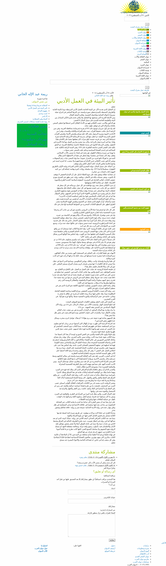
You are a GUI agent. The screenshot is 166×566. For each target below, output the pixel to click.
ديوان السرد (142, 32)
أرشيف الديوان (109, 548)
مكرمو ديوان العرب (142, 559)
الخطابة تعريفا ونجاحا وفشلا (37, 105)
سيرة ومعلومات (143, 548)
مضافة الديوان (141, 40)
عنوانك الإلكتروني (109, 497)
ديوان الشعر (142, 35)
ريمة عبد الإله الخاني (102, 96)
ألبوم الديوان (144, 551)
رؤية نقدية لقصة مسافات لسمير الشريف (32, 122)
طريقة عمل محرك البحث (139, 27)
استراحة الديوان (141, 43)
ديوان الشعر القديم (142, 556)
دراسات (146, 546)
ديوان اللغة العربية (140, 49)
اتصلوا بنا (44, 546)
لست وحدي (43, 113)
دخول (113, 546)
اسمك (113, 488)
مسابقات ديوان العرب (141, 562)
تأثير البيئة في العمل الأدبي (37, 108)
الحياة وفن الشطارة (40, 119)
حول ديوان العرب (41, 548)
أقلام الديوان (142, 30)
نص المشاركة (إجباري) (107, 510)
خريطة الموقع (110, 551)
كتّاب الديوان (42, 551)
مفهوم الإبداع (42, 111)
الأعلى (163, 543)
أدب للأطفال (144, 554)
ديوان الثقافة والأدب (139, 38)
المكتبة (144, 46)
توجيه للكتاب (142, 51)
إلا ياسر (44, 116)
